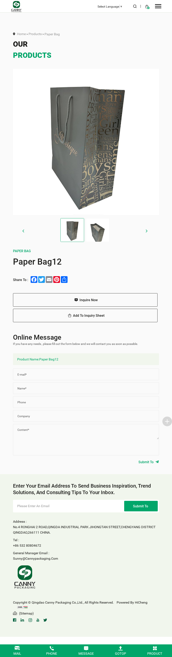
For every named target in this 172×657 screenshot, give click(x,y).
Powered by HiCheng (132, 602)
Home (21, 34)
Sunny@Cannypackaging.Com (35, 558)
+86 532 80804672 (27, 545)
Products (35, 34)
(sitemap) (26, 613)
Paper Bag (52, 34)
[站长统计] (22, 606)
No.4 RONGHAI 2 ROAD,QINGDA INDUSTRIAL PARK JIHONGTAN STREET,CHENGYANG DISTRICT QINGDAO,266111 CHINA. (84, 529)
